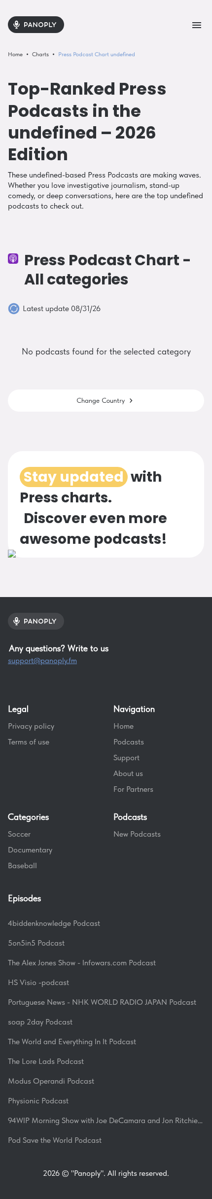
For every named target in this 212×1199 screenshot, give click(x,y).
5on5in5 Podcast (36, 943)
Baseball (22, 865)
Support (126, 757)
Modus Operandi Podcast (51, 1081)
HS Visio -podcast (38, 982)
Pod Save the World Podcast (55, 1140)
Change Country (100, 400)
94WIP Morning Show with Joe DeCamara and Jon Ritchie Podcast (106, 1120)
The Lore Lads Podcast (46, 1061)
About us (128, 773)
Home (123, 726)
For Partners (133, 789)
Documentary (30, 849)
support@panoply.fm (42, 660)
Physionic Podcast (38, 1100)
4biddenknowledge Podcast (54, 923)
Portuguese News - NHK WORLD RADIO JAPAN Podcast (102, 1002)
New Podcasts (137, 834)
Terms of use (28, 741)
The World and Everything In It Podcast (72, 1041)
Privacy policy (31, 726)
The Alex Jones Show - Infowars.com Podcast (82, 962)
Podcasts (128, 741)
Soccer (19, 834)
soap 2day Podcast (40, 1021)
